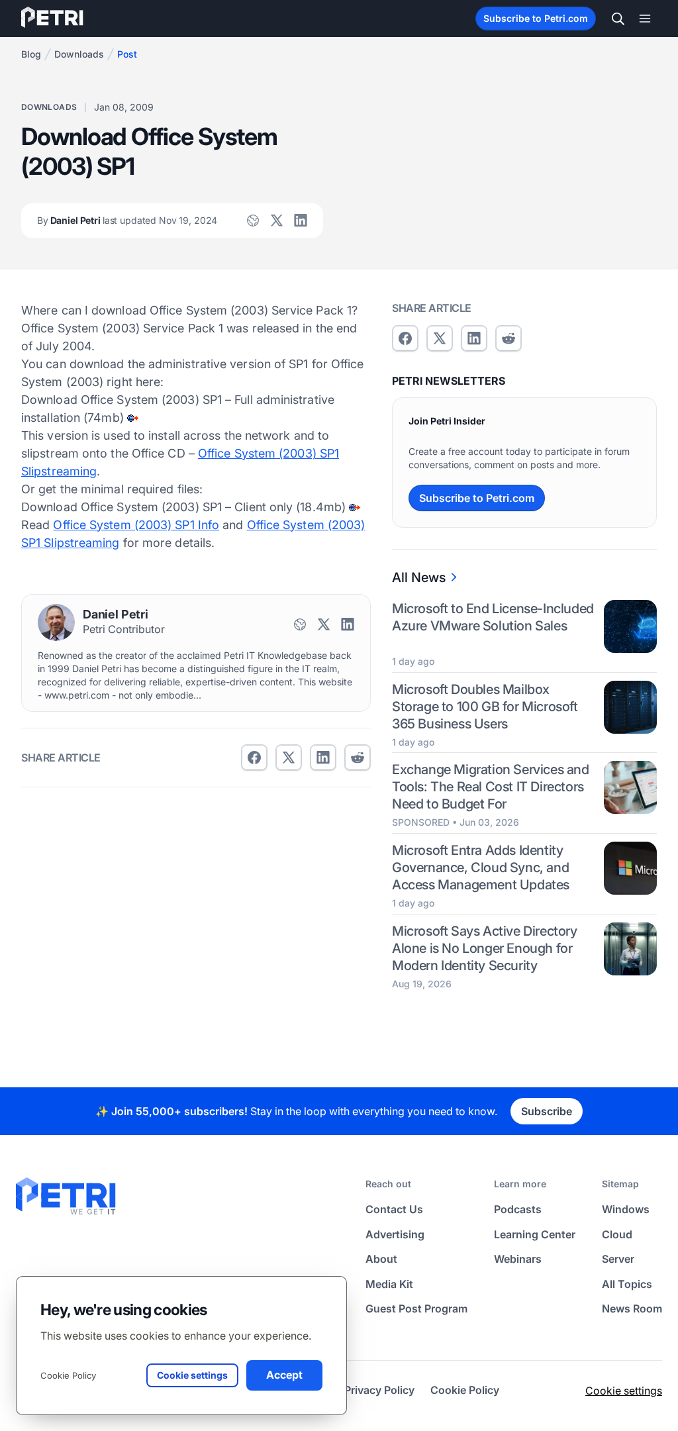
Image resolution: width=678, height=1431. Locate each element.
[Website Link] (253, 220)
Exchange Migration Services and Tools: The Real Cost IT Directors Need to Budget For (490, 787)
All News (419, 577)
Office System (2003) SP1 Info (136, 525)
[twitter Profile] (276, 220)
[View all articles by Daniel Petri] (56, 622)
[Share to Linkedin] (323, 757)
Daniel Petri (127, 220)
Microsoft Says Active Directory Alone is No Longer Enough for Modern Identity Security (484, 948)
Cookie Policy (68, 1375)
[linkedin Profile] (300, 220)
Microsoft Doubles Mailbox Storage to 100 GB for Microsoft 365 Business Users (485, 706)
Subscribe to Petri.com (535, 18)
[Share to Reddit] (357, 757)
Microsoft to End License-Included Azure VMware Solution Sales (493, 617)
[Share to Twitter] (288, 757)
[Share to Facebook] (254, 757)
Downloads (79, 54)
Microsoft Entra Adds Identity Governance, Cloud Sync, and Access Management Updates (480, 867)
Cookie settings (623, 1390)
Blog (31, 54)
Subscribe (546, 1111)
